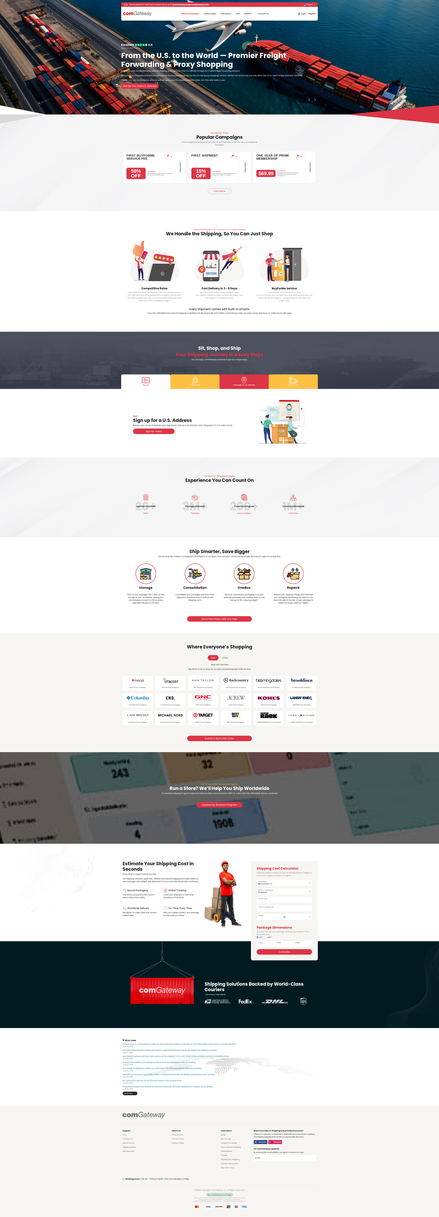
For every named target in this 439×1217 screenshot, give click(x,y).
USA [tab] (213, 657)
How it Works (128, 1143)
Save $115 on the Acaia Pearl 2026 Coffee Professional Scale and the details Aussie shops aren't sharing (169, 1074)
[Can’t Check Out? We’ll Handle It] (219, 111)
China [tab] (225, 657)
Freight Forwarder (229, 1143)
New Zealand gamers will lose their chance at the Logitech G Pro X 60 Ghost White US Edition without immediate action (176, 1056)
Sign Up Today (154, 431)
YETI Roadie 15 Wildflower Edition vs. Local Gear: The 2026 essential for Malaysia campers (162, 1068)
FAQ (238, 13)
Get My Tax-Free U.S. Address (140, 86)
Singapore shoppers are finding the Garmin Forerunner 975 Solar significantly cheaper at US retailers (168, 1086)
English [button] (310, 4)
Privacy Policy (178, 1143)
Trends (224, 1155)
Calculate (284, 951)
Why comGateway (190, 13)
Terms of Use (178, 1139)
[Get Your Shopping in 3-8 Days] (215, 111)
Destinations (226, 1151)
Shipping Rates (129, 1147)
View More (219, 191)
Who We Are (177, 1134)
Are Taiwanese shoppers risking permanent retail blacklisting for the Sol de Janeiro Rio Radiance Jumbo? (170, 1050)
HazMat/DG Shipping (230, 1159)
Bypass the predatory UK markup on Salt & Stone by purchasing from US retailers (159, 1062)
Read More (128, 1093)
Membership (128, 1151)
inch (269, 937)
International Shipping (231, 1147)
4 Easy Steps (210, 13)
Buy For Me (226, 1139)
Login (303, 13)
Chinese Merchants (229, 1163)
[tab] (145, 381)
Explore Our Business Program (219, 804)
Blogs (223, 1134)
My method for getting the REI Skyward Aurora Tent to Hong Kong (152, 1080)
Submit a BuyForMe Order (219, 738)
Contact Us (263, 13)
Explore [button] (248, 13)
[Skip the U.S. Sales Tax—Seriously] (223, 111)
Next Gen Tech (227, 1167)
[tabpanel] (219, 423)
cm (260, 937)
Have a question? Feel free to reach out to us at (169, 4)
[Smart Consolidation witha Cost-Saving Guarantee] (227, 111)
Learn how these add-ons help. (219, 619)
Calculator (225, 13)
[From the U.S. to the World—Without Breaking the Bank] (211, 111)
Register (312, 13)
